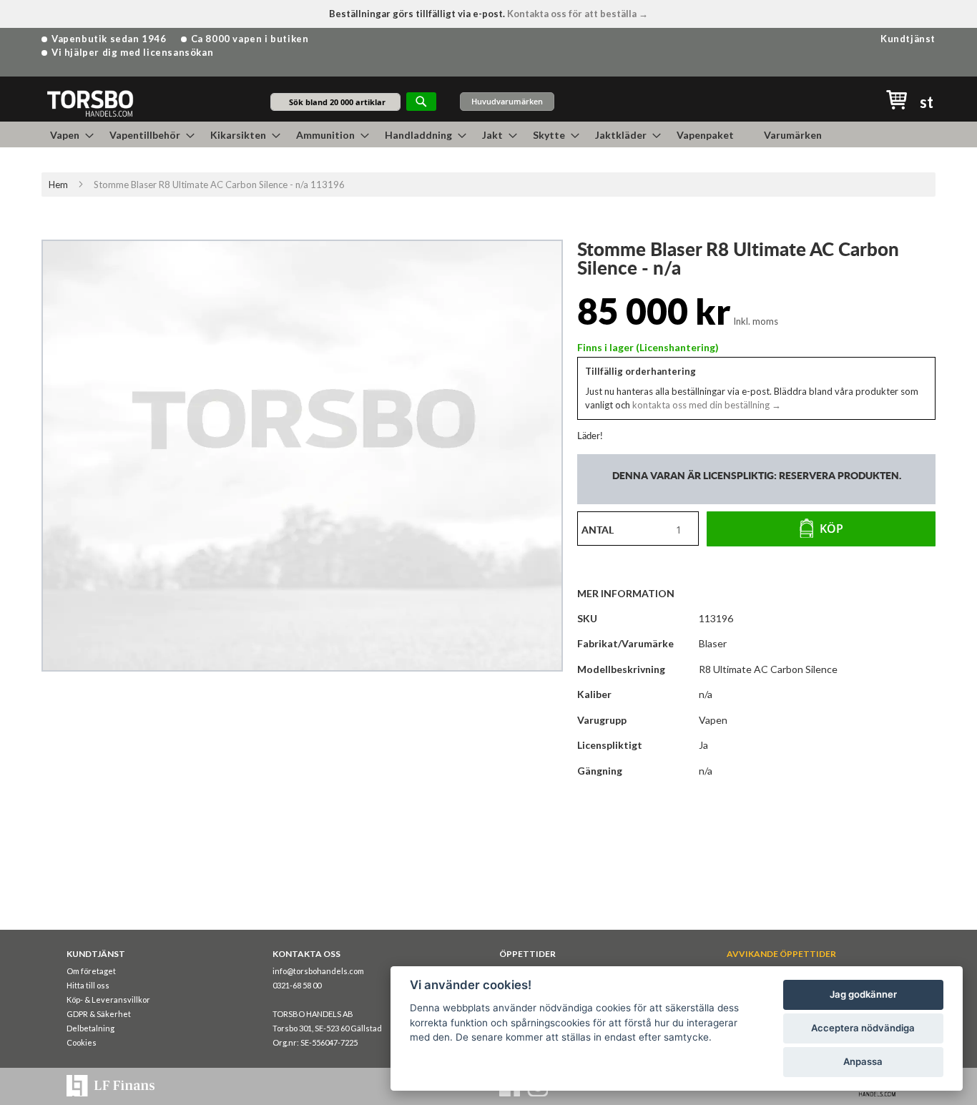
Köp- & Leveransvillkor (108, 999)
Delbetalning (90, 1028)
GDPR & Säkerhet (99, 1013)
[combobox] (335, 102)
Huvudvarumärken (507, 101)
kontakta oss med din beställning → (705, 405)
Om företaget (91, 971)
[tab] (633, 593)
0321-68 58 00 (297, 985)
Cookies (82, 1042)
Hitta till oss (88, 985)
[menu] (488, 134)
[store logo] (89, 102)
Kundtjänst (908, 38)
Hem (58, 184)
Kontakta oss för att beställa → (577, 13)
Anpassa (863, 1061)
